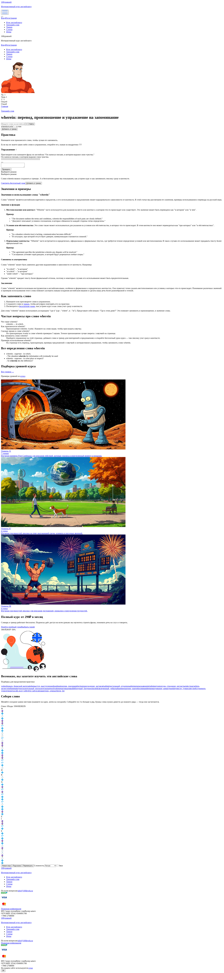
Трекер (9, 27)
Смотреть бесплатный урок (13, 183)
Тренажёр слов (12, 25)
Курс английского (14, 22)
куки (31, 968)
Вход (3, 18)
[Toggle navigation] (5, 12)
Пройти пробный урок (11, 627)
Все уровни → (7, 372)
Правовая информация (11, 909)
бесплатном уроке (27, 306)
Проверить (6, 169)
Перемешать (28, 866)
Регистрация (11, 18)
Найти (31, 124)
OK (3, 971)
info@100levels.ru (25, 891)
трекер (26, 304)
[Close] (2, 16)
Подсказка (17, 866)
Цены (8, 32)
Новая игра (6, 866)
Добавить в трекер (9, 129)
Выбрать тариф (28, 627)
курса (22, 376)
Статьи (9, 29)
